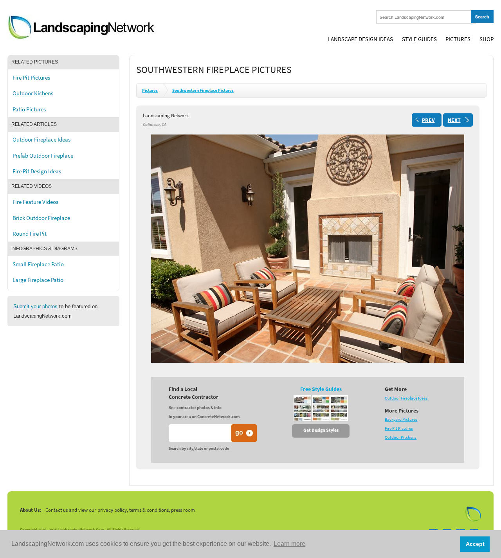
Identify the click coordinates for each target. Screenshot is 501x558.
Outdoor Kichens (33, 93)
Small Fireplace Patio (38, 264)
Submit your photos (35, 306)
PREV (428, 120)
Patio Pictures (29, 109)
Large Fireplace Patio (38, 280)
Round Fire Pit (30, 234)
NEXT (454, 120)
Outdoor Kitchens (400, 437)
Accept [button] (475, 544)
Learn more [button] (289, 543)
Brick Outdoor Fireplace (41, 218)
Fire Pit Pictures (31, 78)
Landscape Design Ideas (360, 39)
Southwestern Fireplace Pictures (203, 90)
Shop (486, 39)
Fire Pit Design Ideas (37, 171)
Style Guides (419, 39)
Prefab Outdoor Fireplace (43, 156)
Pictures (457, 39)
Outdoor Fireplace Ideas (41, 140)
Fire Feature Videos (35, 202)
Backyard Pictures (401, 419)
